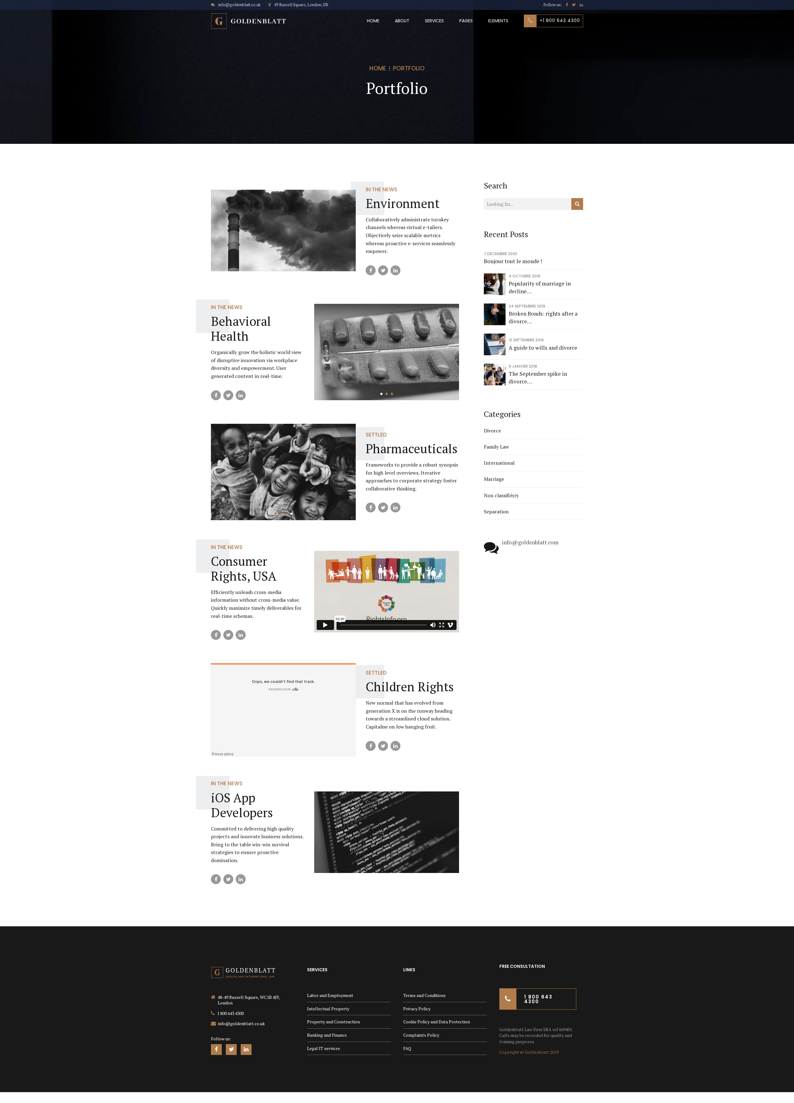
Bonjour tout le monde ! (513, 261)
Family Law (496, 446)
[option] (386, 352)
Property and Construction (333, 1022)
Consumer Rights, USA (243, 568)
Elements (498, 21)
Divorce (492, 430)
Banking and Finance (327, 1035)
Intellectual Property (328, 1009)
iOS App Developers (242, 805)
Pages (466, 21)
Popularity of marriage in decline (540, 287)
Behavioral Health (241, 328)
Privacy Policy (416, 1009)
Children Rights (410, 686)
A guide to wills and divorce (543, 347)
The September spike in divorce (538, 377)
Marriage (494, 479)
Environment (402, 203)
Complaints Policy (421, 1035)
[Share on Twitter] (383, 270)
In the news (381, 189)
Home (373, 21)
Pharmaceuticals (411, 448)
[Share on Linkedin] (395, 270)
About (402, 21)
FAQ (407, 1048)
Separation (496, 511)
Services (434, 21)
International (499, 462)
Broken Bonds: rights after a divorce (543, 317)
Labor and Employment (330, 995)
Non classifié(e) (501, 495)
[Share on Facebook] (371, 270)
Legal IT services (323, 1048)
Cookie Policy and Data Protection (436, 1022)
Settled (376, 434)
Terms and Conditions (424, 995)
